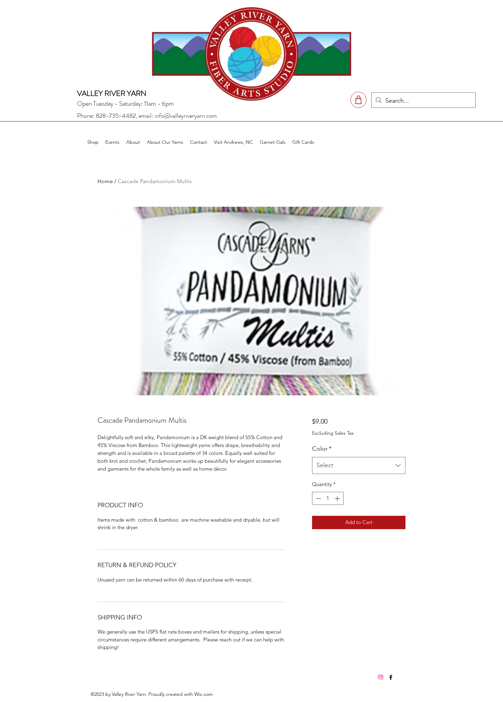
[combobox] (358, 465)
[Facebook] (390, 677)
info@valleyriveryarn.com (186, 115)
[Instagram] (380, 677)
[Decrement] (317, 498)
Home (105, 181)
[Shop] (358, 100)
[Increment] (338, 498)
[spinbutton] (327, 498)
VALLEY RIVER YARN (111, 93)
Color (322, 448)
